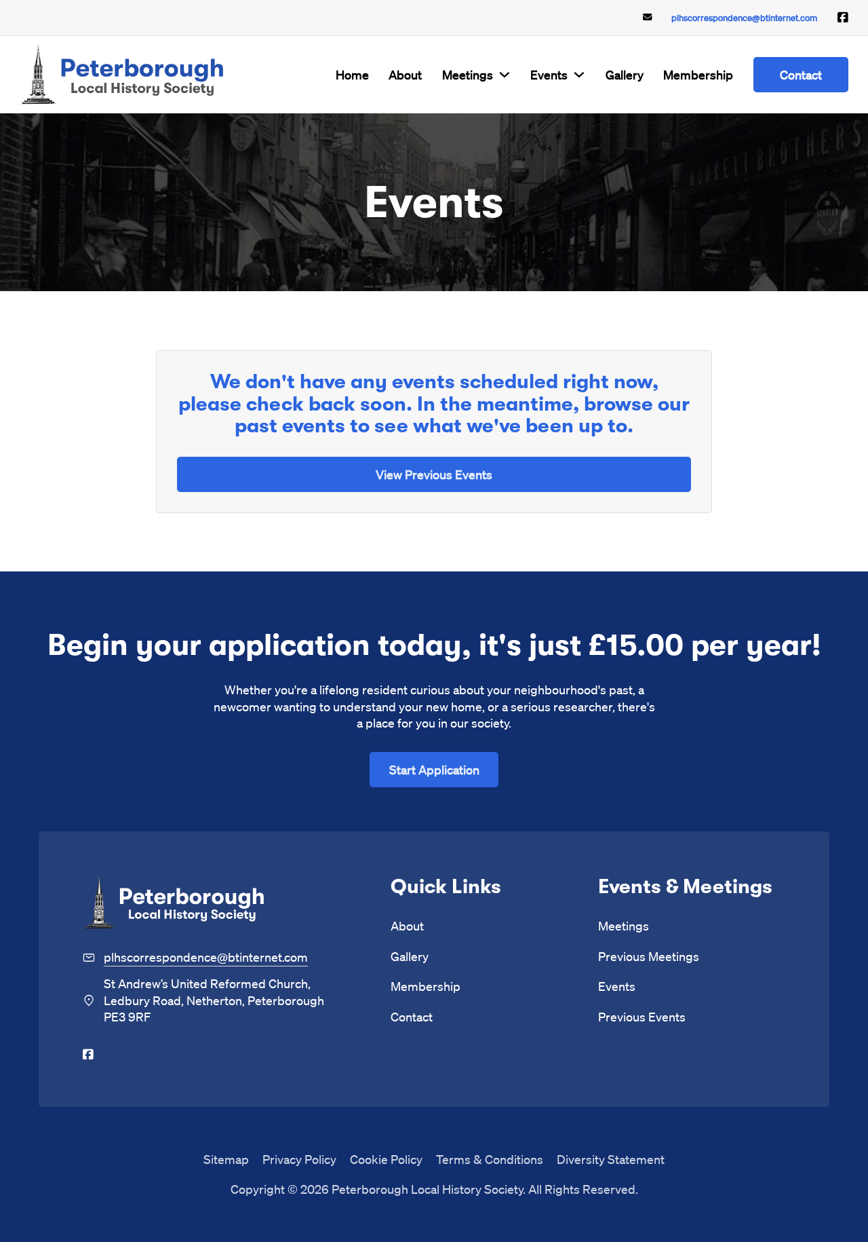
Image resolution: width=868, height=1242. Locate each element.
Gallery (625, 74)
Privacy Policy (299, 1159)
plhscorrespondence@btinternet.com (744, 17)
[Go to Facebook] (842, 18)
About (405, 74)
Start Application (434, 769)
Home (352, 74)
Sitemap (226, 1159)
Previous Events (642, 1016)
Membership (698, 74)
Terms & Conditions (489, 1159)
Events (549, 74)
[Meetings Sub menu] (504, 75)
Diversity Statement (611, 1159)
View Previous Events (434, 474)
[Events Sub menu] (579, 75)
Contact (801, 74)
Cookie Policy (386, 1159)
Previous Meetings (648, 956)
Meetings (467, 74)
